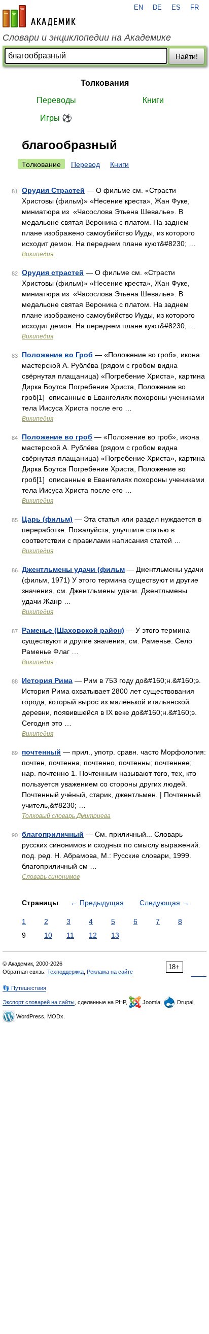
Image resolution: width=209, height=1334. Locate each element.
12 (93, 935)
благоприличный (53, 834)
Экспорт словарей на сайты (39, 1002)
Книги (153, 100)
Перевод (85, 164)
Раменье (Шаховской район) (73, 630)
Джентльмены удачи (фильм (73, 569)
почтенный (41, 752)
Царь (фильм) (47, 519)
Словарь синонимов (51, 876)
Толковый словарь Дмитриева (66, 815)
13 (115, 935)
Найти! (187, 56)
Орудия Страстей (53, 190)
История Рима (47, 680)
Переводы (56, 100)
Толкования (105, 83)
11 (70, 935)
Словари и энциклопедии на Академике (87, 37)
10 (48, 935)
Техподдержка (65, 972)
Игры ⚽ (56, 118)
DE (157, 7)
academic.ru (39, 16)
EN (138, 7)
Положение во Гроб (57, 355)
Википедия (37, 254)
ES (176, 7)
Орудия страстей (53, 272)
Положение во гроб (57, 437)
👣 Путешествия (24, 988)
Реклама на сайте (110, 972)
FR (194, 7)
